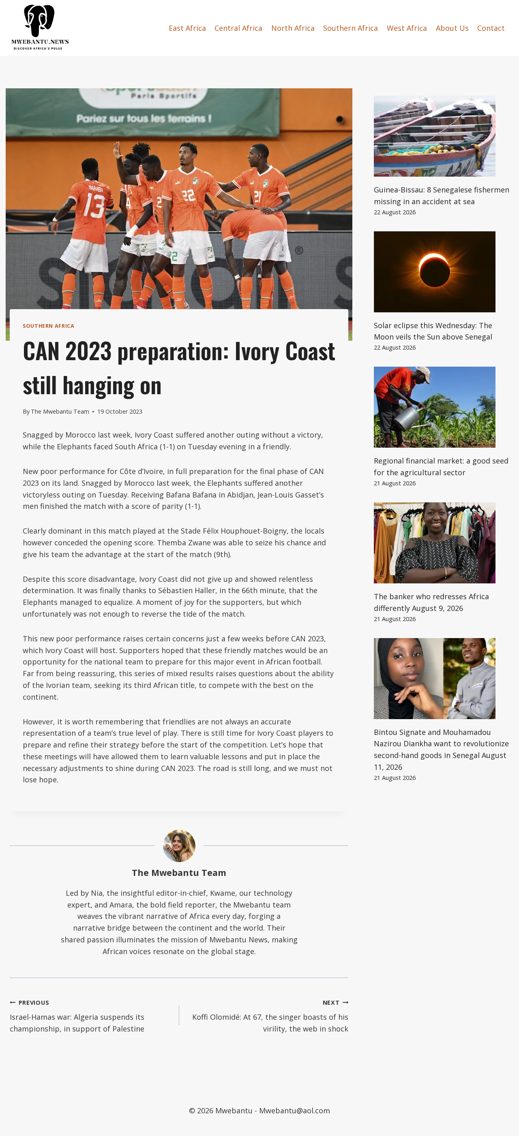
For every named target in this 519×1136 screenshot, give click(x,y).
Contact (491, 28)
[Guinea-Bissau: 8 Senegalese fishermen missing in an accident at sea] (441, 136)
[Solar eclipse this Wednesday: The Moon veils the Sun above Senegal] (441, 271)
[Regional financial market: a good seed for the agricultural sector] (441, 407)
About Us (452, 28)
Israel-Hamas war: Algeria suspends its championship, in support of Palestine (77, 1016)
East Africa (187, 28)
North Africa (293, 28)
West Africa (407, 28)
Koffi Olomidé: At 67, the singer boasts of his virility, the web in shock (270, 1016)
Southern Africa (350, 28)
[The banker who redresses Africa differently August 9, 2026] (441, 542)
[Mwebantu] (40, 28)
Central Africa (238, 28)
